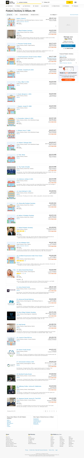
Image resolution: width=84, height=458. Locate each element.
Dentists (18, 9)
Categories (30, 442)
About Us (8, 436)
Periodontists (36, 418)
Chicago (52, 443)
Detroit (61, 436)
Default (54, 14)
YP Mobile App (31, 439)
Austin (52, 438)
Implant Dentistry (31, 45)
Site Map (30, 440)
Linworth (8, 426)
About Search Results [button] (74, 14)
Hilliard (13, 9)
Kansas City (62, 440)
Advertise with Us (9, 439)
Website (18, 21)
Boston (52, 440)
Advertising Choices (10, 442)
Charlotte (52, 442)
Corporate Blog (9, 440)
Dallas (52, 444)
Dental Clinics (27, 32)
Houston (61, 438)
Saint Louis (71, 446)
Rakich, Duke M (21, 18)
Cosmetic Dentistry (43, 20)
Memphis (61, 446)
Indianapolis (62, 439)
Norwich (8, 424)
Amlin (8, 425)
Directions (22, 21)
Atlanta (52, 436)
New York (71, 439)
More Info (27, 21)
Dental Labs (35, 423)
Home (7, 9)
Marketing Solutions (10, 444)
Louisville (61, 444)
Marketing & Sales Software (11, 446)
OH (10, 9)
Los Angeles (62, 443)
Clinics (25, 244)
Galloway (9, 422)
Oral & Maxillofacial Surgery (33, 120)
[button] (75, 2)
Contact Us (8, 438)
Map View (10, 14)
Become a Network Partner (11, 443)
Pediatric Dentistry (20, 20)
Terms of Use (51, 450)
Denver (52, 446)
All (16, 14)
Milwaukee (71, 438)
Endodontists (34, 314)
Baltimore (52, 439)
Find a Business (31, 438)
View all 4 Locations (52, 57)
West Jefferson (10, 423)
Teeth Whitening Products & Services (31, 20)
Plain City (9, 421)
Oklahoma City (72, 440)
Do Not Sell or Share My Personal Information (39, 450)
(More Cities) (59, 434)
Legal (56, 450)
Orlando (70, 442)
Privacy (26, 450)
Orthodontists (30, 192)
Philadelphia (71, 443)
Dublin (8, 420)
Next (56, 411)
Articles (29, 436)
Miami (70, 436)
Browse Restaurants (32, 443)
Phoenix (70, 444)
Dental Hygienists (31, 271)
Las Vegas (62, 442)
